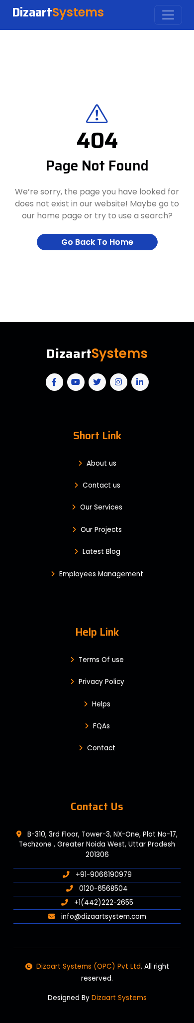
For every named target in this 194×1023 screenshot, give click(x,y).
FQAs (101, 726)
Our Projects (101, 529)
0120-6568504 (102, 888)
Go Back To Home (97, 242)
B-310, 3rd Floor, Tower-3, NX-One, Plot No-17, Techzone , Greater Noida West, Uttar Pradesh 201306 (98, 844)
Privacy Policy (101, 681)
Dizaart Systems (119, 998)
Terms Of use (101, 660)
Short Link (97, 435)
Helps (101, 704)
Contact (101, 748)
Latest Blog (101, 551)
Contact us (101, 485)
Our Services (101, 507)
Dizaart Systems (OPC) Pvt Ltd (88, 966)
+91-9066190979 (103, 874)
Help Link (97, 632)
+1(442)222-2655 (102, 902)
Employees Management (101, 574)
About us (101, 463)
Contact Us (97, 806)
